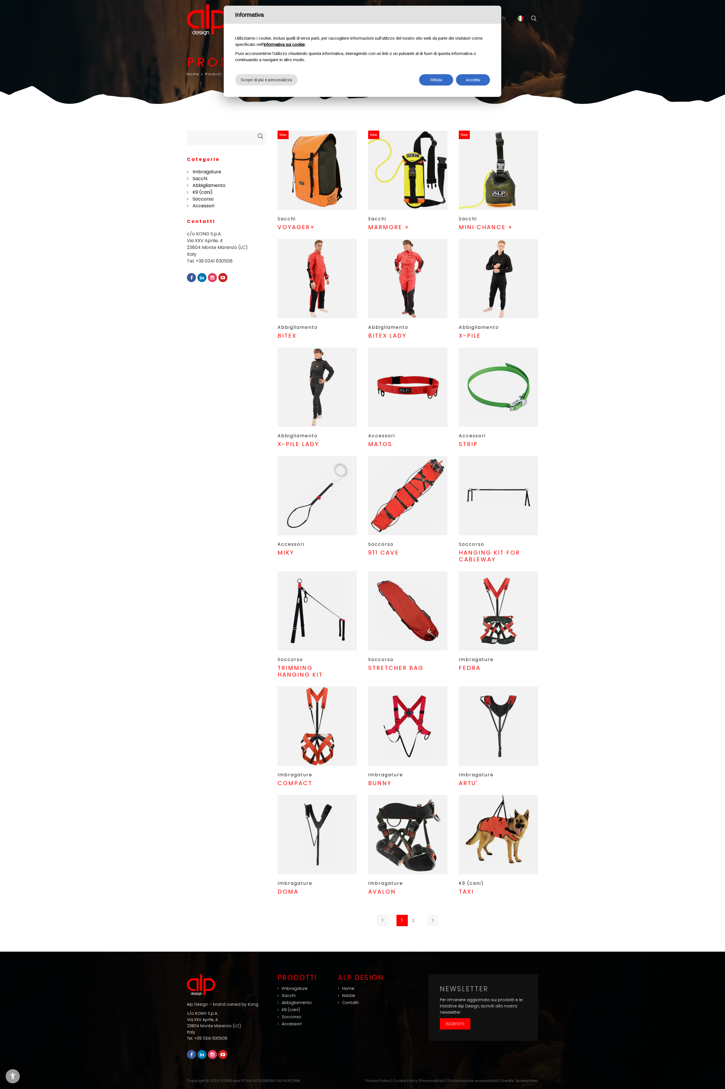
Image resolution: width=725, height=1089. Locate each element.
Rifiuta (436, 79)
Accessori (203, 206)
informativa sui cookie (284, 44)
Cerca (534, 18)
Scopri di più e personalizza (266, 79)
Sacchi (200, 178)
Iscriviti (455, 1024)
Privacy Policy (377, 1080)
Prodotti (214, 74)
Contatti (350, 1002)
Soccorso (203, 199)
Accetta (473, 79)
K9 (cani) (203, 192)
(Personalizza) (432, 1080)
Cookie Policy (405, 1080)
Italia (520, 18)
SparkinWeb (526, 1080)
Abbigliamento (209, 185)
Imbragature (207, 172)
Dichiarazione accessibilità (473, 1080)
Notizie (348, 995)
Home (193, 74)
